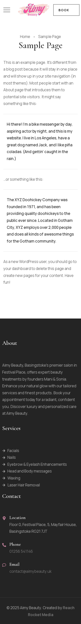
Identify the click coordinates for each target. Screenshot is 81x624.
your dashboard (17, 268)
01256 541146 (21, 551)
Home (25, 36)
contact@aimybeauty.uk (30, 571)
